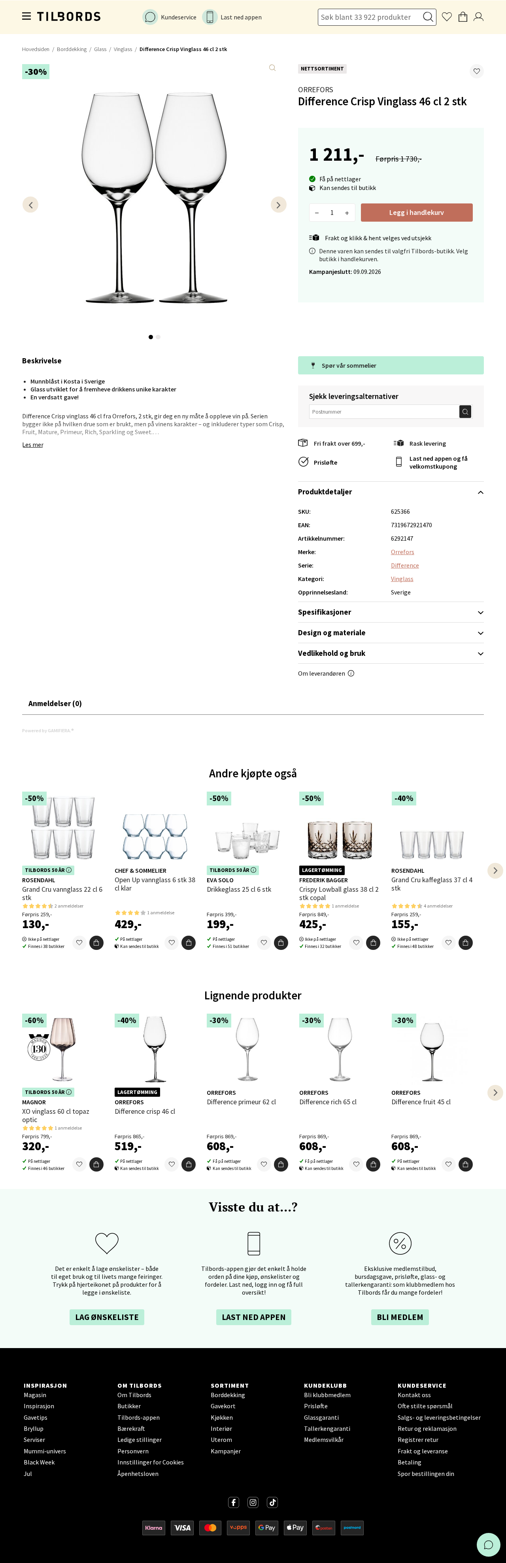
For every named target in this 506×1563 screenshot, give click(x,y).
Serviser (34, 1439)
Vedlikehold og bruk (331, 653)
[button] (477, 71)
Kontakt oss (414, 1395)
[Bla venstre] (30, 204)
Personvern (133, 1451)
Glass (100, 49)
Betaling (409, 1462)
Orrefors (315, 89)
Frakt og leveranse (423, 1451)
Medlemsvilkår (324, 1439)
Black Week (39, 1462)
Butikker (129, 1406)
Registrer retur (418, 1439)
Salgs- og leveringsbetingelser (439, 1417)
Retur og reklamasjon (427, 1428)
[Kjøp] (96, 943)
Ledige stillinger (139, 1439)
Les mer (32, 444)
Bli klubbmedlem (327, 1395)
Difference (405, 565)
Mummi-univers (45, 1451)
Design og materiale (332, 632)
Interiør (221, 1428)
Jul (28, 1474)
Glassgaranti (321, 1417)
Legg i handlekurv (416, 212)
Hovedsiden (35, 49)
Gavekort (223, 1406)
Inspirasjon (39, 1406)
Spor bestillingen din (426, 1474)
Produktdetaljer (325, 491)
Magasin (35, 1395)
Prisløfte (325, 462)
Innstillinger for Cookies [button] (150, 1462)
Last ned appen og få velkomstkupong (439, 462)
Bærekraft (131, 1428)
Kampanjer (226, 1451)
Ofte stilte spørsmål (425, 1406)
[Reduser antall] (317, 212)
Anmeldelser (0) (55, 703)
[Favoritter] (79, 943)
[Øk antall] (347, 212)
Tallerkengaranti (327, 1428)
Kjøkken (222, 1417)
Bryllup (33, 1428)
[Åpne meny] (27, 17)
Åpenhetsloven (138, 1474)
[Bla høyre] (279, 204)
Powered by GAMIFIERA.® (48, 730)
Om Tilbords (134, 1395)
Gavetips (35, 1417)
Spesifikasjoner (324, 612)
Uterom (221, 1439)
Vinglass (123, 49)
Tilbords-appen (138, 1417)
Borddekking (72, 49)
